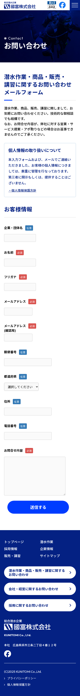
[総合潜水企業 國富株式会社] (30, 624)
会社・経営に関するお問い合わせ (33, 588)
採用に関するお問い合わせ (28, 605)
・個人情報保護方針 (22, 190)
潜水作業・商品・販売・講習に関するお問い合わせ (37, 572)
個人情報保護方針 (18, 684)
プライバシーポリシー (21, 678)
